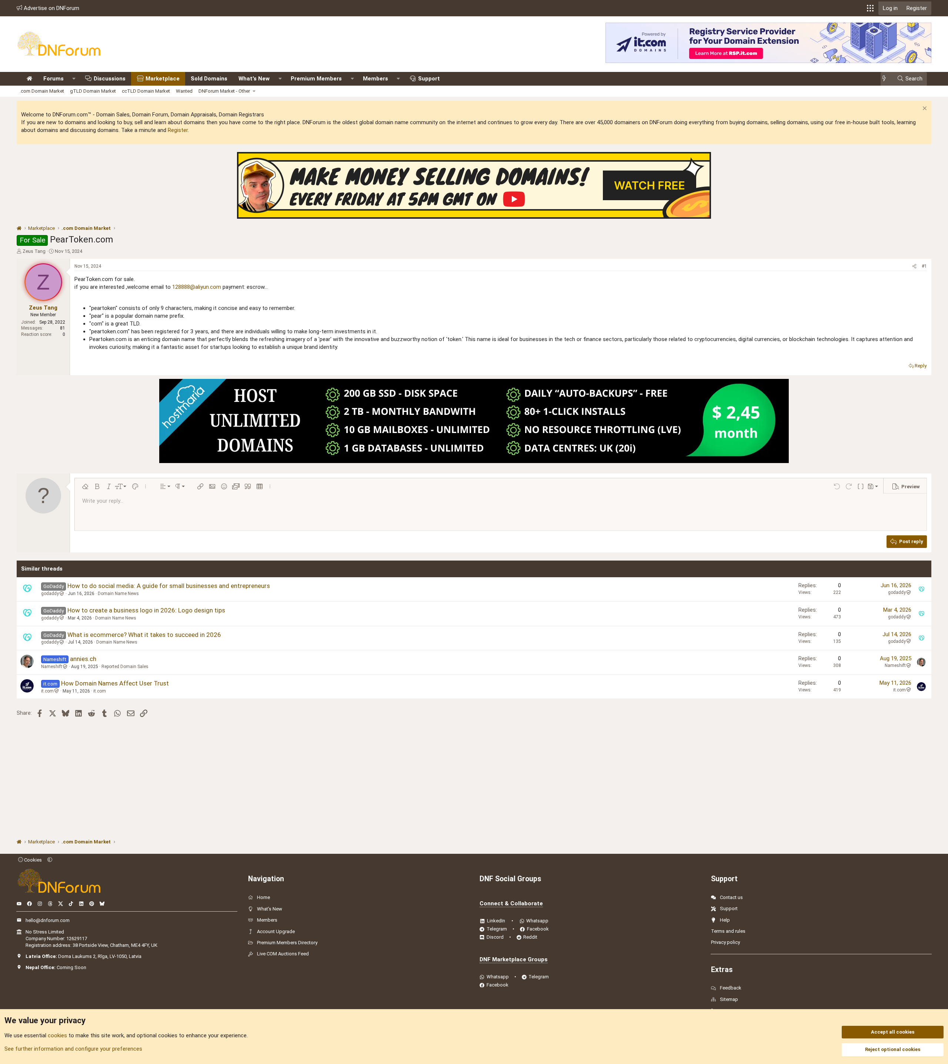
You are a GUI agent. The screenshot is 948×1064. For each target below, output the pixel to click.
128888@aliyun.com (196, 287)
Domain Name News (118, 593)
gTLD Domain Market (93, 91)
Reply (921, 366)
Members (375, 78)
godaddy (50, 593)
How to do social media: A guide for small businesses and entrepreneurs (168, 585)
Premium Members (316, 78)
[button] (870, 8)
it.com (47, 691)
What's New (254, 78)
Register (178, 130)
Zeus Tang (34, 251)
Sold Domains (209, 78)
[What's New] (886, 79)
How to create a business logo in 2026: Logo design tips (146, 610)
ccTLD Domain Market (146, 91)
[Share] (914, 266)
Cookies (32, 860)
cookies (57, 1035)
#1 (924, 266)
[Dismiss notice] (924, 109)
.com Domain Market (42, 91)
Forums (53, 78)
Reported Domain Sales (124, 666)
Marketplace (163, 78)
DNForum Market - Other (224, 91)
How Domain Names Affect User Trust (115, 683)
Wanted (184, 91)
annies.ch (83, 658)
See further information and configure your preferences (73, 1048)
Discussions (110, 78)
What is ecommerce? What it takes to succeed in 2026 (144, 634)
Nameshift (51, 666)
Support (429, 78)
